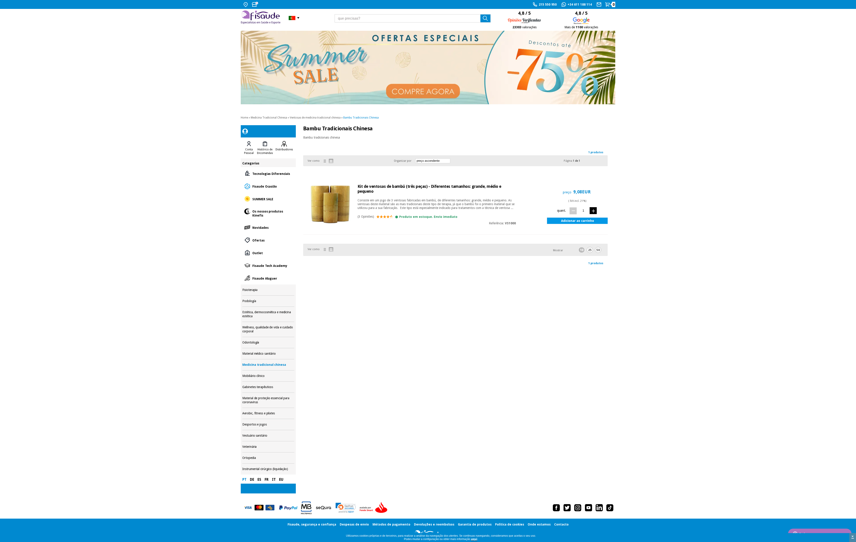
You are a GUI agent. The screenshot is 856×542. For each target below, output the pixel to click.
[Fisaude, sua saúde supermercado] (261, 18)
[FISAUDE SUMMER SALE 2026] (428, 67)
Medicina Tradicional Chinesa (269, 117)
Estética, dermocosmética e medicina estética (268, 314)
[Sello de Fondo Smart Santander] (374, 508)
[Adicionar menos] (573, 210)
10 (581, 250)
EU (281, 479)
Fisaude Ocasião (268, 186)
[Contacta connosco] (599, 4)
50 (598, 250)
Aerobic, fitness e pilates (268, 413)
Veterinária (268, 446)
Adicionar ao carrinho (577, 221)
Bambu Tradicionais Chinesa (361, 117)
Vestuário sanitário (268, 435)
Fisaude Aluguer (268, 278)
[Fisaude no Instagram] (577, 507)
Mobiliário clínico (268, 375)
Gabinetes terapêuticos (268, 387)
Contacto (561, 524)
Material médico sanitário (268, 353)
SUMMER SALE (268, 198)
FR (267, 479)
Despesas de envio (354, 524)
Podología (268, 301)
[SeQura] (323, 507)
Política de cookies (509, 524)
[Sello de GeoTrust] (345, 508)
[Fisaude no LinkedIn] (599, 507)
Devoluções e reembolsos (434, 524)
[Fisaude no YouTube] (588, 507)
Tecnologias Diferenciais (268, 173)
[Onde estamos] (246, 4)
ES (259, 479)
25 (590, 250)
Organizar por (403, 160)
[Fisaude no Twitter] (567, 507)
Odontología (268, 342)
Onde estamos (539, 524)
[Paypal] (288, 507)
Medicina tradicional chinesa (268, 364)
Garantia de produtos (475, 524)
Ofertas (268, 240)
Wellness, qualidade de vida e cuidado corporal (268, 329)
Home (244, 117)
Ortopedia (268, 457)
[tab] (248, 148)
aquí (474, 539)
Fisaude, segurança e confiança (312, 524)
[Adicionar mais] (593, 210)
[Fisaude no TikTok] (609, 507)
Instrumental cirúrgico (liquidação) (268, 469)
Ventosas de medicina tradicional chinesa (315, 117)
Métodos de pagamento (391, 524)
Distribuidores (284, 149)
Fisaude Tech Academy (268, 265)
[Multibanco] (306, 507)
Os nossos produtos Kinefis (268, 213)
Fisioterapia (268, 289)
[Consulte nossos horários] (255, 4)
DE (252, 479)
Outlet (268, 252)
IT (274, 479)
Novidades (268, 227)
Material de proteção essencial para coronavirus (268, 400)
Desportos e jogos (268, 424)
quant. (561, 210)
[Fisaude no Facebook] (556, 507)
